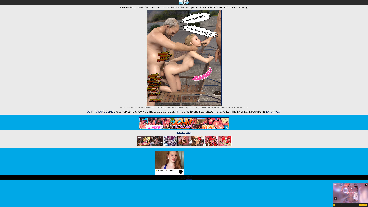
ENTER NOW (273, 111)
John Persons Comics (101, 111)
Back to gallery (184, 132)
